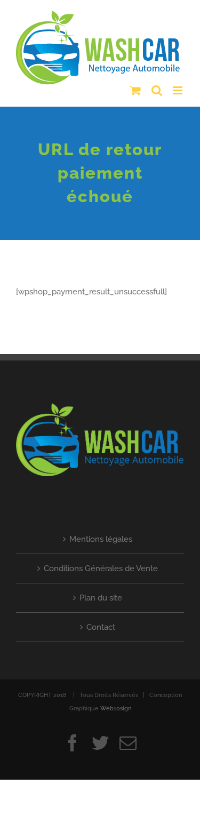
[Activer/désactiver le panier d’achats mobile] (135, 86)
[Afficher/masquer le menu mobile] (178, 86)
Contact (100, 623)
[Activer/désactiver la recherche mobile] (156, 86)
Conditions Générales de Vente (101, 564)
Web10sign (115, 704)
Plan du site (100, 593)
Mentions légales (100, 535)
